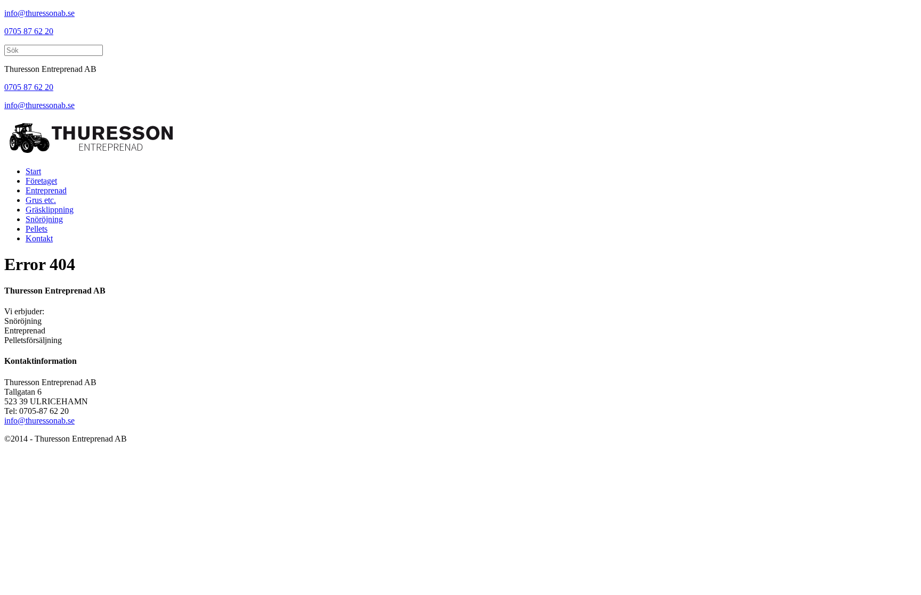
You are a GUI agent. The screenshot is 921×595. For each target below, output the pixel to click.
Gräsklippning (50, 209)
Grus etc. (41, 200)
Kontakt (39, 238)
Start (33, 171)
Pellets (36, 228)
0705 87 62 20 (28, 31)
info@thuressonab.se (39, 13)
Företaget (41, 180)
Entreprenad (46, 190)
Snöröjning (44, 219)
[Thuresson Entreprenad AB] (90, 153)
